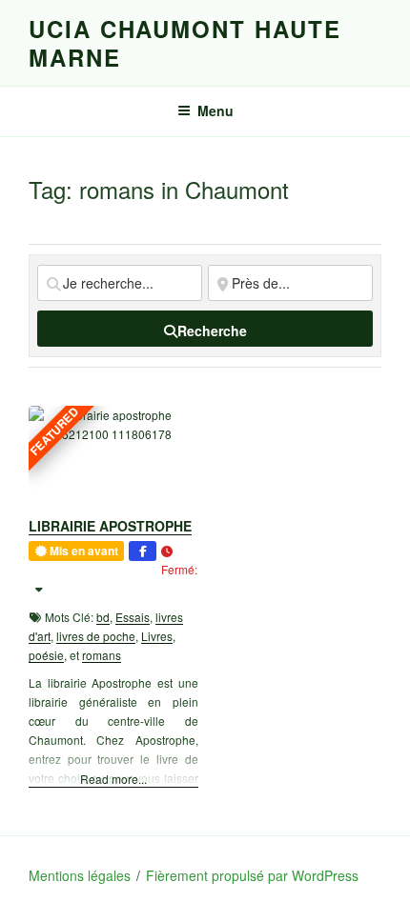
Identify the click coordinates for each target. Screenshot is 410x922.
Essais (132, 617)
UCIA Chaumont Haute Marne (184, 42)
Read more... (113, 779)
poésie (46, 655)
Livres (157, 636)
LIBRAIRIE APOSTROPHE (110, 525)
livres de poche (95, 636)
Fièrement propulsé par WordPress (252, 875)
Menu (215, 110)
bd (103, 617)
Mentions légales (80, 875)
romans (101, 655)
